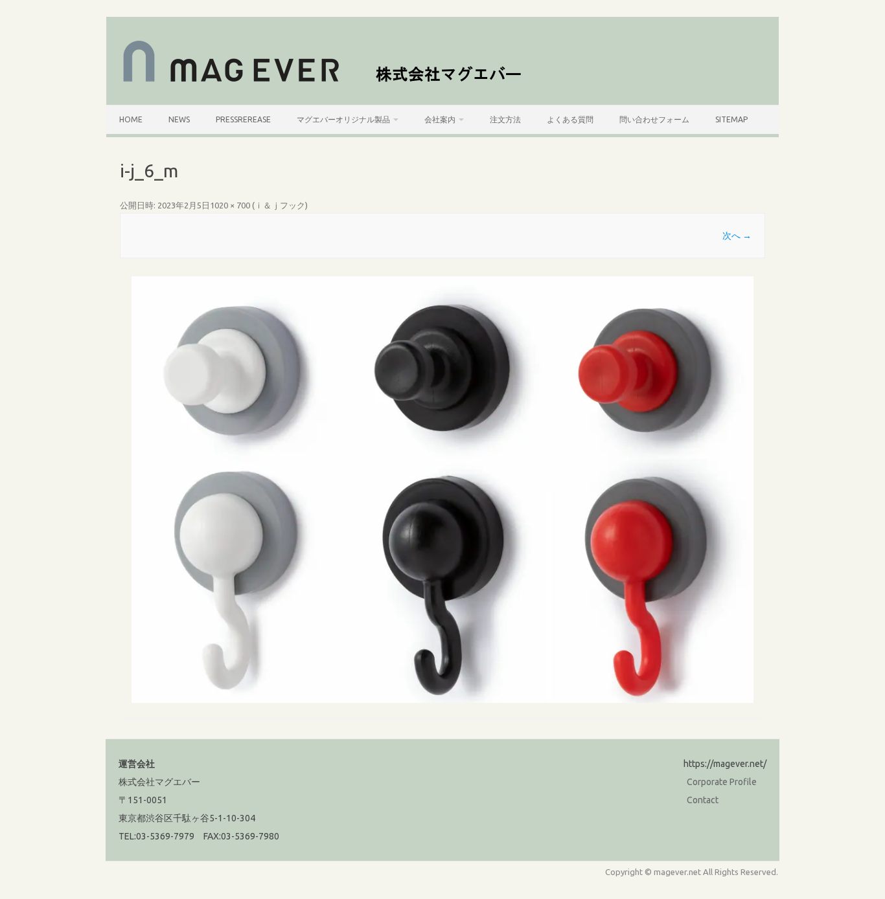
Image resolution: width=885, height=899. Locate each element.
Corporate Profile (722, 782)
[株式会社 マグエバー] (329, 83)
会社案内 (439, 119)
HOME (131, 119)
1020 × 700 (230, 205)
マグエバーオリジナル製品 (343, 119)
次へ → (737, 235)
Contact (702, 800)
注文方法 (505, 119)
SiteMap (731, 119)
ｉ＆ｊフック (280, 205)
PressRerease (243, 119)
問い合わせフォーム (654, 119)
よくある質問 (570, 119)
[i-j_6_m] (442, 489)
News (179, 119)
